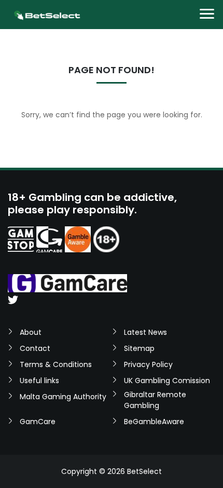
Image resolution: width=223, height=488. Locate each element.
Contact (35, 348)
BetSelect (144, 471)
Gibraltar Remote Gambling (155, 400)
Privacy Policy (148, 364)
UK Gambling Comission (167, 380)
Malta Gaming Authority (63, 396)
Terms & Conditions (56, 364)
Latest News (145, 332)
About (30, 332)
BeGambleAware (154, 421)
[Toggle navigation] (207, 14)
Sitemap (139, 348)
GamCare (37, 421)
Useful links (39, 380)
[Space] (21, 239)
